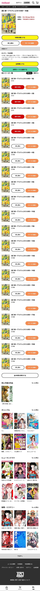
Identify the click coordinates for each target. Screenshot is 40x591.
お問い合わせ (20, 567)
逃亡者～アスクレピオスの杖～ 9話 (22, 197)
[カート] (37, 3)
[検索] (33, 3)
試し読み (10, 43)
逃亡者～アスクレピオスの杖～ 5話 (22, 138)
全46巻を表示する (20, 375)
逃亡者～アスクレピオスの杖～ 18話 (23, 329)
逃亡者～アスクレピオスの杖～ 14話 (23, 270)
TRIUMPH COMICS (28, 19)
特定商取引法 (28, 564)
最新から (36, 73)
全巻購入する (20, 64)
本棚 (33, 589)
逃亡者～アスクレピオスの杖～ (20, 7)
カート (20, 589)
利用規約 (20, 564)
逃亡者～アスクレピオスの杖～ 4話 (22, 123)
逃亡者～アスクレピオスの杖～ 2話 (22, 93)
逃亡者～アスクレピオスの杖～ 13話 (23, 256)
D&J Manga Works (28, 17)
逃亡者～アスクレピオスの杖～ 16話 (23, 300)
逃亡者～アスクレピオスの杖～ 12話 (23, 241)
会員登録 (26, 2)
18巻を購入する (20, 37)
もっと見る (35, 383)
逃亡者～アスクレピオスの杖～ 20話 (23, 359)
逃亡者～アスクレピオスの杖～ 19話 (23, 344)
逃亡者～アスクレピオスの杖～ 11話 (22, 226)
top (3, 7)
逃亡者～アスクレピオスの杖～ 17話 (23, 315)
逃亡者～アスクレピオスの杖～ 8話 (22, 182)
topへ (20, 556)
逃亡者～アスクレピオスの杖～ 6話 (22, 152)
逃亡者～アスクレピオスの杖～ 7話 (22, 167)
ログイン (19, 2)
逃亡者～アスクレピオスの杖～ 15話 (23, 285)
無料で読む (18, 87)
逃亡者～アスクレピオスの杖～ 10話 (23, 211)
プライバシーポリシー (8, 567)
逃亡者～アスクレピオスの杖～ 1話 (22, 78)
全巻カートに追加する (20, 69)
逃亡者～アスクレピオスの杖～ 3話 (22, 108)
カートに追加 (29, 43)
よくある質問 (11, 564)
